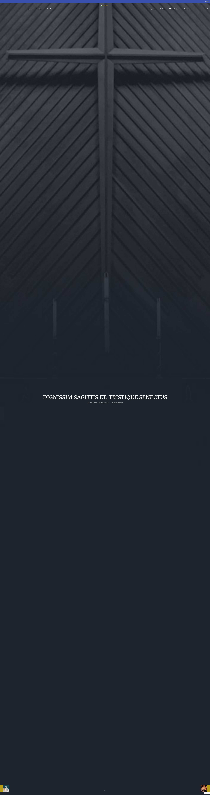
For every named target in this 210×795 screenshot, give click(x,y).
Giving (207, 1)
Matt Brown (93, 403)
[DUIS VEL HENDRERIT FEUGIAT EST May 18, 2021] (4, 788)
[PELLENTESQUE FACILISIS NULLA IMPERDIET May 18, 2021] (205, 788)
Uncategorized (118, 403)
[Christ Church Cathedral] (104, 9)
